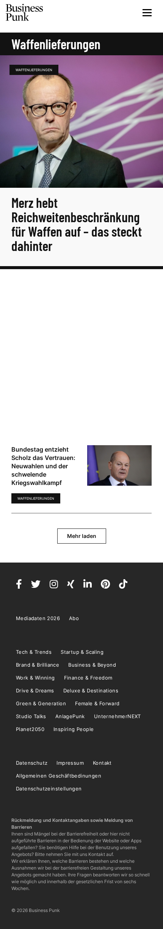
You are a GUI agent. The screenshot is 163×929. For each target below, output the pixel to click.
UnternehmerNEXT (117, 716)
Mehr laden (81, 536)
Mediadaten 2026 (38, 618)
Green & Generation (41, 703)
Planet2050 (30, 729)
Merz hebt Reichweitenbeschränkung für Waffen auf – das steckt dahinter (76, 224)
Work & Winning (35, 678)
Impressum (70, 763)
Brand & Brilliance (37, 665)
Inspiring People (73, 729)
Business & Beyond (92, 665)
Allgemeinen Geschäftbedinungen (58, 776)
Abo (74, 618)
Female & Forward (97, 703)
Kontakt (102, 763)
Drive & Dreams (35, 690)
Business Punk (25, 12)
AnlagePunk (70, 716)
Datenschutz (31, 763)
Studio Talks (31, 716)
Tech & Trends (34, 652)
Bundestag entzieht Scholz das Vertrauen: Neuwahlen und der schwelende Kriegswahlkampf (43, 466)
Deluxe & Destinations (90, 690)
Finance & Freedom (88, 678)
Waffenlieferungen (34, 70)
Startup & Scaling (82, 652)
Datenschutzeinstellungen (49, 789)
